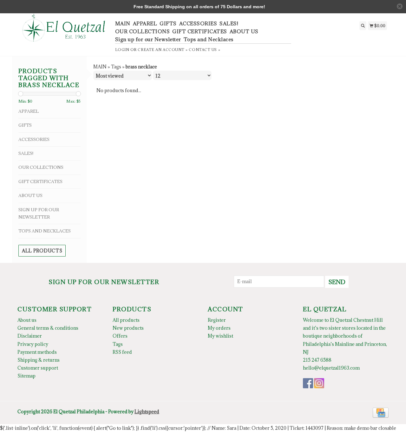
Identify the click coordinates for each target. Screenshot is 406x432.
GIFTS (168, 23)
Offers (120, 336)
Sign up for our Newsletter (148, 39)
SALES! (228, 23)
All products (42, 251)
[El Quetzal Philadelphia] (64, 31)
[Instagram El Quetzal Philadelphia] (319, 383)
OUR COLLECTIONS (142, 31)
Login (122, 49)
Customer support (37, 368)
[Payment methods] (381, 412)
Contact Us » (204, 49)
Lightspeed (146, 412)
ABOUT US (244, 31)
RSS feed (122, 352)
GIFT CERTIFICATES (199, 31)
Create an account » (162, 49)
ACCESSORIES (198, 23)
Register (217, 320)
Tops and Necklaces (208, 39)
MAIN (122, 23)
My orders (219, 328)
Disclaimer (29, 336)
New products (128, 328)
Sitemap (26, 376)
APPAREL (145, 23)
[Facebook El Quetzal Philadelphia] (308, 383)
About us (26, 320)
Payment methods (37, 352)
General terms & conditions (47, 328)
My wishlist (220, 336)
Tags (116, 67)
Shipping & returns (38, 360)
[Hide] (399, 6)
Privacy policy (32, 344)
